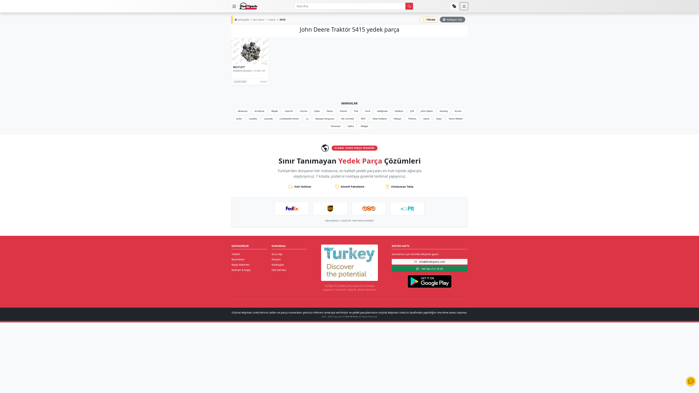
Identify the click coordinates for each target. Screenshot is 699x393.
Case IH (289, 111)
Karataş (444, 111)
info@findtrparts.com (431, 261)
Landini (253, 118)
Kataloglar (278, 264)
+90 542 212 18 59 (431, 269)
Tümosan (336, 126)
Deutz (330, 111)
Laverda (268, 118)
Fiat (356, 111)
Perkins (412, 118)
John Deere (427, 111)
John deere (258, 19)
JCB (412, 111)
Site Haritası (279, 270)
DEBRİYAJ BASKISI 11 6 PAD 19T (249, 70)
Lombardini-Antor (289, 118)
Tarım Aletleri (456, 118)
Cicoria (303, 111)
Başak (274, 111)
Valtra (350, 126)
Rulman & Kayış (241, 270)
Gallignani (382, 111)
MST (363, 118)
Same (426, 118)
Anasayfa (243, 19)
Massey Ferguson (324, 118)
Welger (364, 126)
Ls (307, 118)
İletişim (276, 259)
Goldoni (399, 111)
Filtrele (430, 19)
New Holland (380, 118)
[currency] (454, 6)
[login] (464, 6)
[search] (409, 6)
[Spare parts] (248, 6)
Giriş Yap (277, 254)
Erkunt (343, 111)
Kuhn (239, 118)
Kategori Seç (454, 19)
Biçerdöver (238, 259)
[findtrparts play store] (429, 281)
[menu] (234, 6)
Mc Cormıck (347, 118)
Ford (367, 111)
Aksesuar (243, 111)
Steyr (439, 118)
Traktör (272, 19)
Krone (458, 111)
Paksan (397, 118)
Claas (317, 111)
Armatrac (259, 111)
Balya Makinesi (241, 264)
